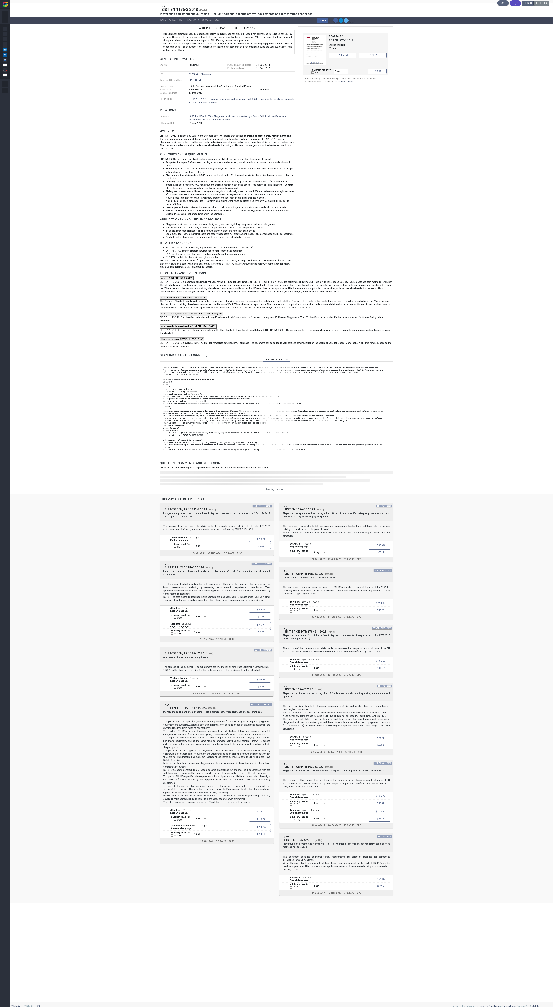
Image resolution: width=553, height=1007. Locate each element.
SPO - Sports (195, 80)
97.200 (340, 81)
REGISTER (541, 3)
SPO (216, 20)
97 (335, 81)
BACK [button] (163, 20)
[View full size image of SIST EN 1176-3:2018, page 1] (315, 50)
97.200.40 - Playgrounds (201, 74)
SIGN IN (528, 3)
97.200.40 (207, 20)
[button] (322, 20)
